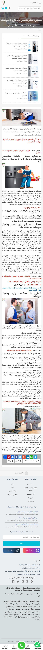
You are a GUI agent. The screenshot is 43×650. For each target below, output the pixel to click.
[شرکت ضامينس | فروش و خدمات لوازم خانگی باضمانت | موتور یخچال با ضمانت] (7, 3)
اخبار (12, 487)
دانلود (12, 484)
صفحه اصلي (30, 484)
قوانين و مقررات (12, 495)
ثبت (21, 543)
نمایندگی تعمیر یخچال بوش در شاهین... (26, 524)
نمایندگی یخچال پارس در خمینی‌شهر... (27, 511)
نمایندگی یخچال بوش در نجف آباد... (27, 518)
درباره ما (30, 498)
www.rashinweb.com (29, 641)
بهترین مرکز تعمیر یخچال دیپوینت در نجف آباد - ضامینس (23, 30)
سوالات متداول (12, 491)
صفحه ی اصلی (37, 29)
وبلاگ (31, 29)
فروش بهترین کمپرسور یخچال (30, 489)
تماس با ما (31, 501)
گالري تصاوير (30, 494)
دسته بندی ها (34, 2)
